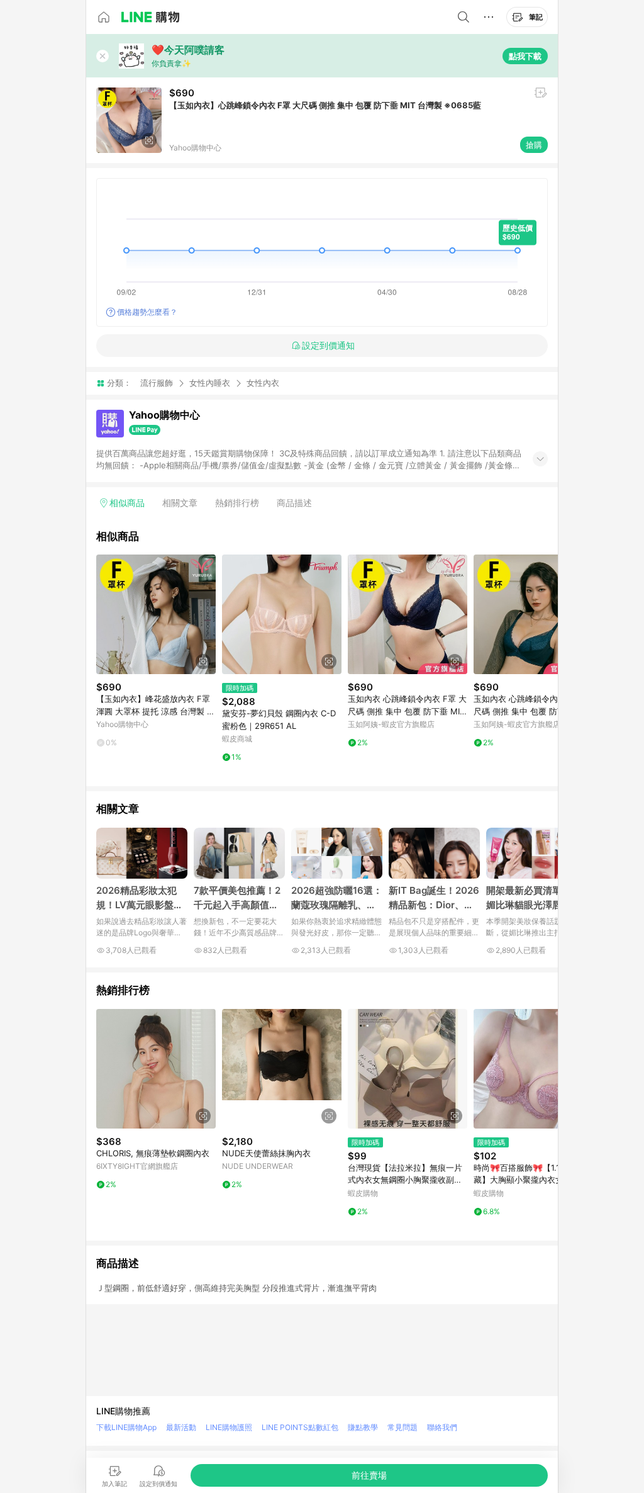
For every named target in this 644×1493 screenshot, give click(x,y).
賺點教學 (363, 1427)
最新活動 (181, 1427)
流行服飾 (156, 383)
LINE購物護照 (229, 1427)
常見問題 (402, 1427)
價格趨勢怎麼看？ (147, 312)
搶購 (534, 145)
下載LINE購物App (126, 1427)
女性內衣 (263, 383)
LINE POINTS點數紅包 (300, 1427)
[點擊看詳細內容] (156, 614)
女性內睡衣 (209, 383)
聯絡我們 (442, 1427)
